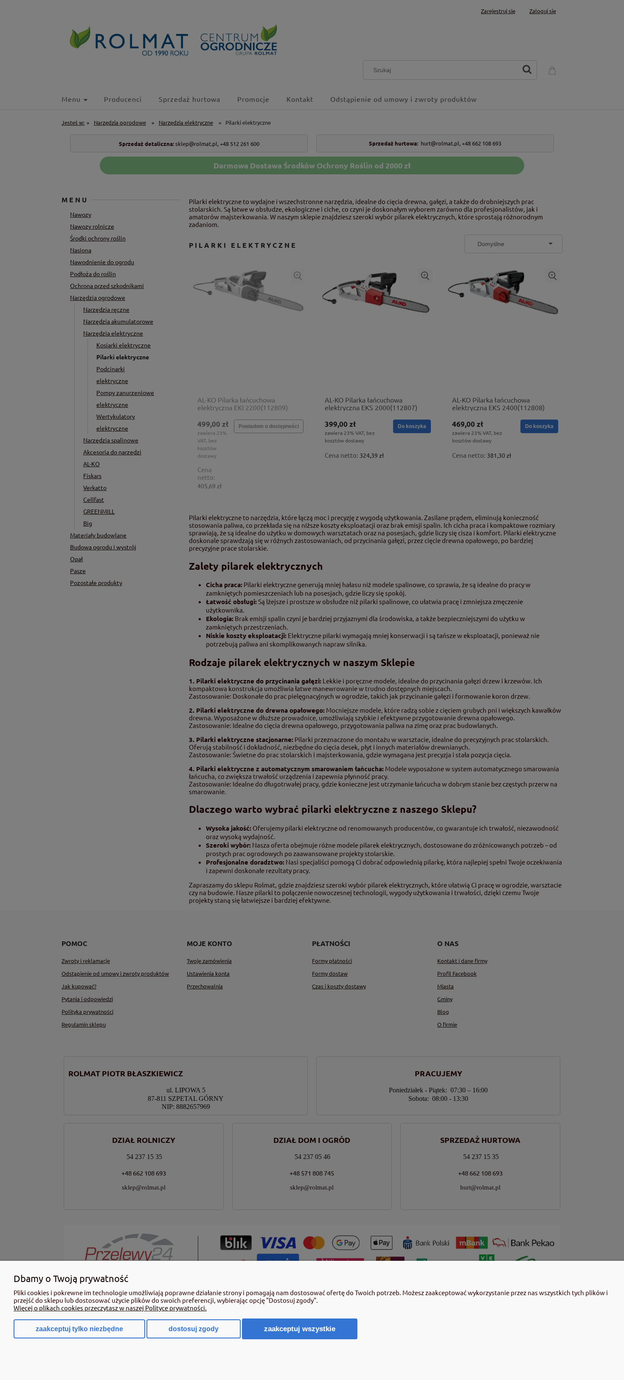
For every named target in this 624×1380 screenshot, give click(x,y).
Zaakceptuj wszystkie (299, 1328)
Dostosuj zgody (194, 1328)
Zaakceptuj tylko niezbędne (79, 1328)
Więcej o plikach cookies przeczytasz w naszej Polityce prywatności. (110, 1308)
